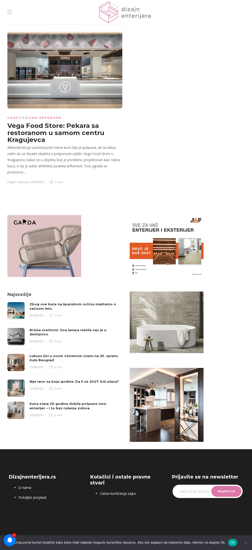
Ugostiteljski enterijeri (34, 118)
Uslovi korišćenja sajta (118, 493)
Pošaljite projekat (32, 497)
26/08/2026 (36, 315)
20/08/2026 (36, 415)
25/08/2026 (36, 367)
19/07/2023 (37, 182)
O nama (24, 487)
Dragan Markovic (18, 182)
